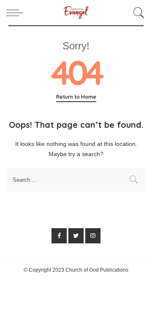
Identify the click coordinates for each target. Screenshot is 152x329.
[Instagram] (92, 235)
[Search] (137, 12)
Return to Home (76, 97)
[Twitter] (76, 235)
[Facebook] (59, 235)
